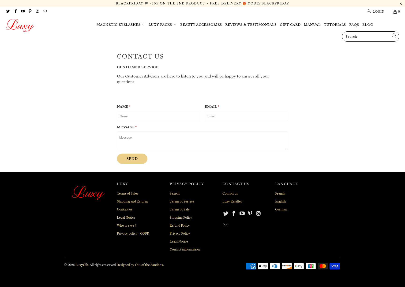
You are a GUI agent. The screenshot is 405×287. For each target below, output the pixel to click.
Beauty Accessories (201, 25)
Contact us (124, 209)
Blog (367, 25)
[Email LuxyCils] (44, 11)
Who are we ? (126, 225)
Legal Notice (126, 217)
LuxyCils (81, 265)
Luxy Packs (161, 25)
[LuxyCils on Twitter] (8, 11)
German (281, 209)
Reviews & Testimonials (251, 25)
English (280, 201)
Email (212, 107)
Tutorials (335, 25)
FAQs (354, 25)
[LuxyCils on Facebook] (15, 11)
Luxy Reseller (232, 201)
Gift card (290, 25)
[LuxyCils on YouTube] (23, 11)
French (280, 193)
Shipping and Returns (132, 201)
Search (175, 193)
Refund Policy (180, 225)
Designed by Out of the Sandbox (139, 265)
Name (123, 107)
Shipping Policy (181, 217)
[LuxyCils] (35, 25)
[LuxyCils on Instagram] (37, 11)
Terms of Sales (127, 193)
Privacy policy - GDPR (133, 233)
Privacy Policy (180, 233)
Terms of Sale (180, 209)
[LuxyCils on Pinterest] (30, 11)
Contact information (185, 249)
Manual (312, 25)
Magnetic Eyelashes (119, 25)
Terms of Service (182, 201)
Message (127, 127)
